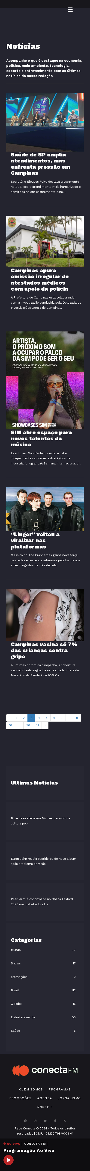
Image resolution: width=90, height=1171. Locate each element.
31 (37, 725)
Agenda (44, 1098)
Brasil (15, 990)
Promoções (20, 1098)
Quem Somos (31, 1089)
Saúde (15, 1030)
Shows (16, 963)
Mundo (16, 950)
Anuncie (45, 1107)
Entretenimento (23, 1017)
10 (10, 725)
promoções (19, 977)
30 (28, 725)
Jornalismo (69, 1098)
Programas (60, 1089)
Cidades (16, 1004)
